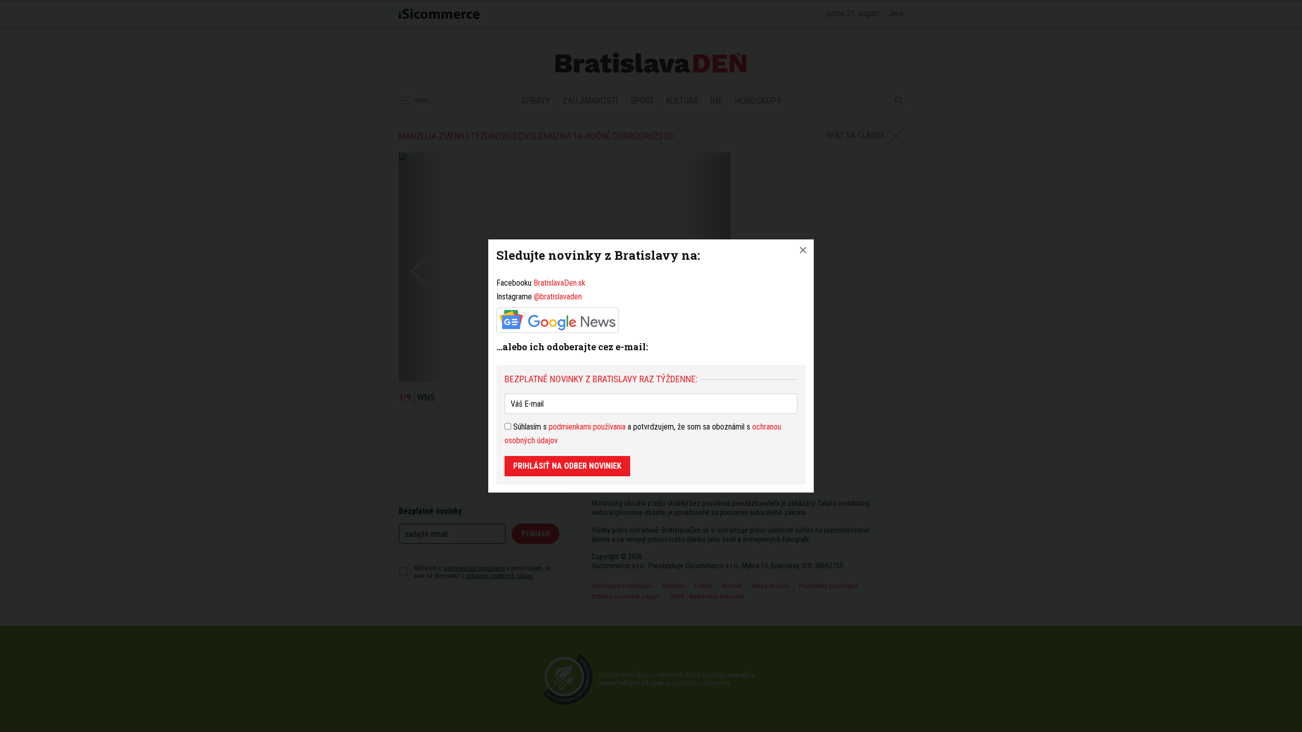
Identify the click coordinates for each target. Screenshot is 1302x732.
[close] (803, 250)
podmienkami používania (587, 427)
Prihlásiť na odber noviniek (567, 466)
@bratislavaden (558, 296)
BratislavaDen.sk (559, 283)
